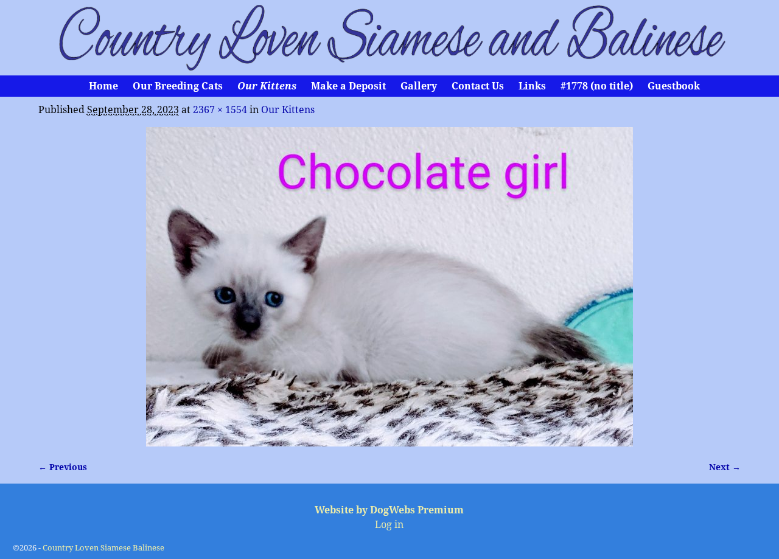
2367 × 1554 (220, 110)
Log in (389, 524)
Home (103, 86)
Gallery (418, 86)
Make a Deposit (348, 86)
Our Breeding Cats (178, 86)
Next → (725, 467)
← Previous (62, 467)
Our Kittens (266, 86)
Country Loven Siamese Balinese (103, 547)
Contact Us (478, 86)
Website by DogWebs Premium (389, 510)
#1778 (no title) (597, 86)
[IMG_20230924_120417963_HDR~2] (389, 286)
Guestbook (674, 86)
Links (532, 86)
